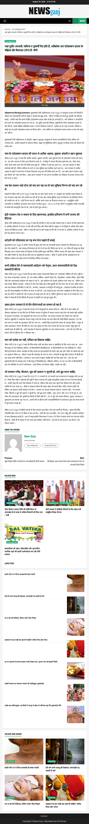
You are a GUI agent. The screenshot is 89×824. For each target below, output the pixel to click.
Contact (44, 816)
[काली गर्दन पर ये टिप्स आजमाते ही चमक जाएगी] (75, 583)
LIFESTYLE (10, 761)
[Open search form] (70, 21)
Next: (65, 461)
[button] (4, 21)
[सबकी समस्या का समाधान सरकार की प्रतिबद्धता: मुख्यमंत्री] (75, 692)
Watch (82, 20)
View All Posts (51, 445)
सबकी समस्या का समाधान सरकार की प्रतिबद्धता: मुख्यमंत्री (24, 683)
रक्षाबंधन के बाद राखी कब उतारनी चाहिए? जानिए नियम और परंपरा (26, 639)
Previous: (24, 459)
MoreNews (49, 821)
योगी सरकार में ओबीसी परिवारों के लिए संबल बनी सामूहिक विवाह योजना (63, 511)
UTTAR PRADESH (65, 503)
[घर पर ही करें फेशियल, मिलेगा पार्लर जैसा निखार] (75, 627)
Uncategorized (10, 41)
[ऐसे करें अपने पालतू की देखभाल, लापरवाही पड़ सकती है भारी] (75, 605)
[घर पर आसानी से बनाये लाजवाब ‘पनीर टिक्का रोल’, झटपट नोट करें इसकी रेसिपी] (75, 670)
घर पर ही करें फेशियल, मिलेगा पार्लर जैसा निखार (20, 617)
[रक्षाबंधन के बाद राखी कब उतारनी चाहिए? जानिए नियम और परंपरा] (75, 649)
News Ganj (30, 436)
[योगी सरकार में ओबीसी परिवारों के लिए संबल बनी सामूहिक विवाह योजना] (65, 493)
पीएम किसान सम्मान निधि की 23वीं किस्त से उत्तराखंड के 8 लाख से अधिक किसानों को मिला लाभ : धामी (24, 512)
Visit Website (32, 445)
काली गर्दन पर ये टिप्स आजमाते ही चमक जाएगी (20, 574)
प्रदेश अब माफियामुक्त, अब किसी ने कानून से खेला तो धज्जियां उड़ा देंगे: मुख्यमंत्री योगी (33, 705)
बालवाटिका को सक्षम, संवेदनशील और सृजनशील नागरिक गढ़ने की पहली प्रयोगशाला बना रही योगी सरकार (22, 551)
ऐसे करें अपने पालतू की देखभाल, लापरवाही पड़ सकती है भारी (24, 596)
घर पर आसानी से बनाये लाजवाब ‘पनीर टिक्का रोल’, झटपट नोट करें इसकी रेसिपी (31, 661)
